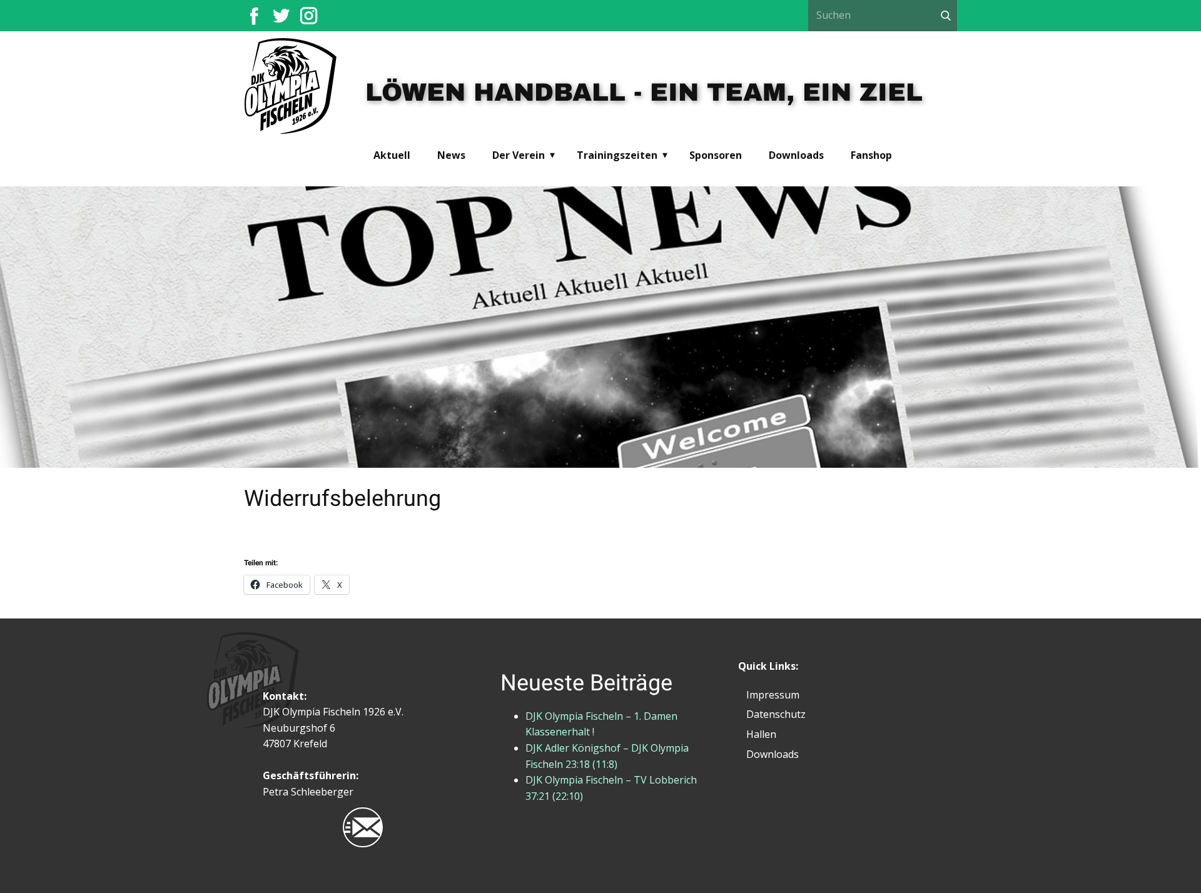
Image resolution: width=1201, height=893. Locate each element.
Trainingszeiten (617, 155)
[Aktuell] (291, 87)
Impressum (772, 695)
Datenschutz (776, 714)
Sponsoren (715, 155)
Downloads (796, 155)
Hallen (761, 734)
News (451, 155)
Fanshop (871, 155)
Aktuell (391, 155)
